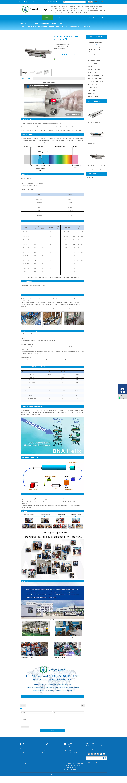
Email (121, 395)
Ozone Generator (91, 90)
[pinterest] (89, 754)
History (44, 746)
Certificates (44, 750)
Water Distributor (91, 93)
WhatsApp (122, 398)
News (21, 757)
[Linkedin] (101, 754)
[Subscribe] (104, 758)
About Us (22, 748)
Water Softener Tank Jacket (93, 69)
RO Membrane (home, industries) (72, 761)
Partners (44, 752)
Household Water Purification (94, 60)
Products (22, 750)
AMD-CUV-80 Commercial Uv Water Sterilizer (96, 144)
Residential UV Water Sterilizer (95, 42)
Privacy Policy (23, 763)
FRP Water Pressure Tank (93, 63)
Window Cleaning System (93, 84)
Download (22, 759)
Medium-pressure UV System (95, 47)
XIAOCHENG (96, 762)
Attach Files (24, 727)
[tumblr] (98, 754)
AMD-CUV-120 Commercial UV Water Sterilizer (96, 165)
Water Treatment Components (94, 96)
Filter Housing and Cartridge (93, 87)
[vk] (95, 754)
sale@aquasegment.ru (95, 750)
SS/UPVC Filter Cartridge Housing (95, 81)
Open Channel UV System (94, 49)
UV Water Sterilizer (91, 40)
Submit (52, 730)
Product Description (26, 78)
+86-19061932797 (52, 2)
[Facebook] (89, 2)
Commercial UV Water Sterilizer (96, 44)
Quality (21, 755)
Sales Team (45, 748)
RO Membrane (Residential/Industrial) (96, 75)
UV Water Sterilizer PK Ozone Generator (91, 177)
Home (21, 746)
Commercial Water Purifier (93, 57)
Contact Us (22, 761)
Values (43, 755)
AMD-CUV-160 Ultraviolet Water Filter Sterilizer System (96, 122)
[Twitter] (92, 754)
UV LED (90, 51)
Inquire (63, 54)
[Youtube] (91, 2)
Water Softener (90, 66)
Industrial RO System (92, 54)
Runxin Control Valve (92, 72)
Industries (22, 752)
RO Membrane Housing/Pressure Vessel (96, 78)
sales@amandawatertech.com (31, 2)
